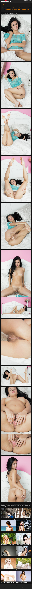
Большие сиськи (19, 4)
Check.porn (17, 585)
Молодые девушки (7, 9)
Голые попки (4, 7)
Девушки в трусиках (9, 7)
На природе (15, 9)
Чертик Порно (5, 4)
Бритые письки (24, 4)
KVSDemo (7, 587)
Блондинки (9, 4)
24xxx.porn (14, 585)
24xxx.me (29, 0)
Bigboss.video (26, 0)
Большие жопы (13, 4)
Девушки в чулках (15, 7)
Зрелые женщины (21, 7)
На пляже (11, 9)
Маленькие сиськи (28, 7)
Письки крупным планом (25, 9)
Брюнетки (28, 4)
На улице (19, 9)
